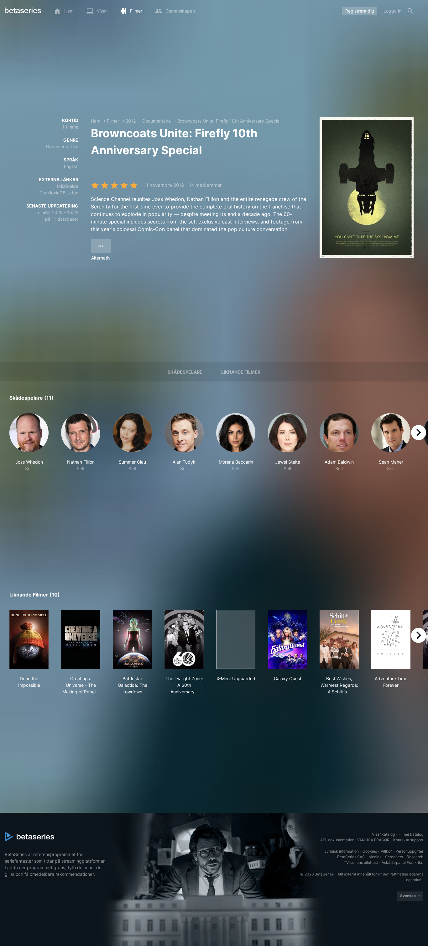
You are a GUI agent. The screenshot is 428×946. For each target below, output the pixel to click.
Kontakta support (408, 840)
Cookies (370, 851)
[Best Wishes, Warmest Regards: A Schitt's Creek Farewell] (339, 639)
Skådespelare (185, 372)
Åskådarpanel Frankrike (402, 862)
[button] (29, 442)
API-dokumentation (337, 840)
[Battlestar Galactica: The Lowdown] (132, 639)
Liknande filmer (240, 372)
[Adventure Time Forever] (390, 639)
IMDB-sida (67, 186)
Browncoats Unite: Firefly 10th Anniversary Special (228, 121)
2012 (131, 121)
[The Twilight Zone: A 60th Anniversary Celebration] (184, 639)
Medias (374, 856)
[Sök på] (410, 11)
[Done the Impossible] (29, 639)
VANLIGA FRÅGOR (373, 840)
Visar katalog (383, 834)
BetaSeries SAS (351, 856)
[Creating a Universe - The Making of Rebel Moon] (80, 639)
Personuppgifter (409, 851)
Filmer (113, 121)
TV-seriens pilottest (361, 862)
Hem (95, 121)
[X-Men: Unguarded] (235, 639)
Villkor (386, 851)
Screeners (394, 856)
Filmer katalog (411, 834)
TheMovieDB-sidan (58, 192)
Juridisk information (341, 851)
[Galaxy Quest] (287, 639)
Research (415, 856)
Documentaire (156, 121)
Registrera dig (359, 10)
